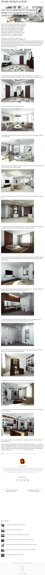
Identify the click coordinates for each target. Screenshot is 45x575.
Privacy (22, 567)
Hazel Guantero (22, 466)
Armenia (12, 453)
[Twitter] (21, 480)
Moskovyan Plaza (31, 453)
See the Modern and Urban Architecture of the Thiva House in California (20, 539)
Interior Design (4, 6)
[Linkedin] (24, 480)
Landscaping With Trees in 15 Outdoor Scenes (15, 554)
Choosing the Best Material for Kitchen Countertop (16, 524)
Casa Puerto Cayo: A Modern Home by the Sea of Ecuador (17, 534)
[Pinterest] (28, 480)
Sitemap (22, 569)
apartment (7, 453)
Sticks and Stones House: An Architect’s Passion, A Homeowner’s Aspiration (21, 549)
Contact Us (22, 570)
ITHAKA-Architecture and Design (21, 453)
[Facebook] (17, 480)
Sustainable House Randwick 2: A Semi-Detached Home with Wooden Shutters (21, 544)
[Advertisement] (36, 30)
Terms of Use (22, 566)
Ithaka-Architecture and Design (18, 449)
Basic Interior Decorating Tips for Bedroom (14, 529)
